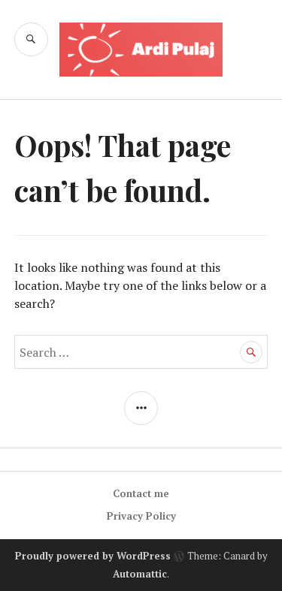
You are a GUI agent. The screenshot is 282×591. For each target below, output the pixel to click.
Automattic (140, 573)
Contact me (141, 493)
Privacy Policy (141, 516)
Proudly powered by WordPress (93, 555)
